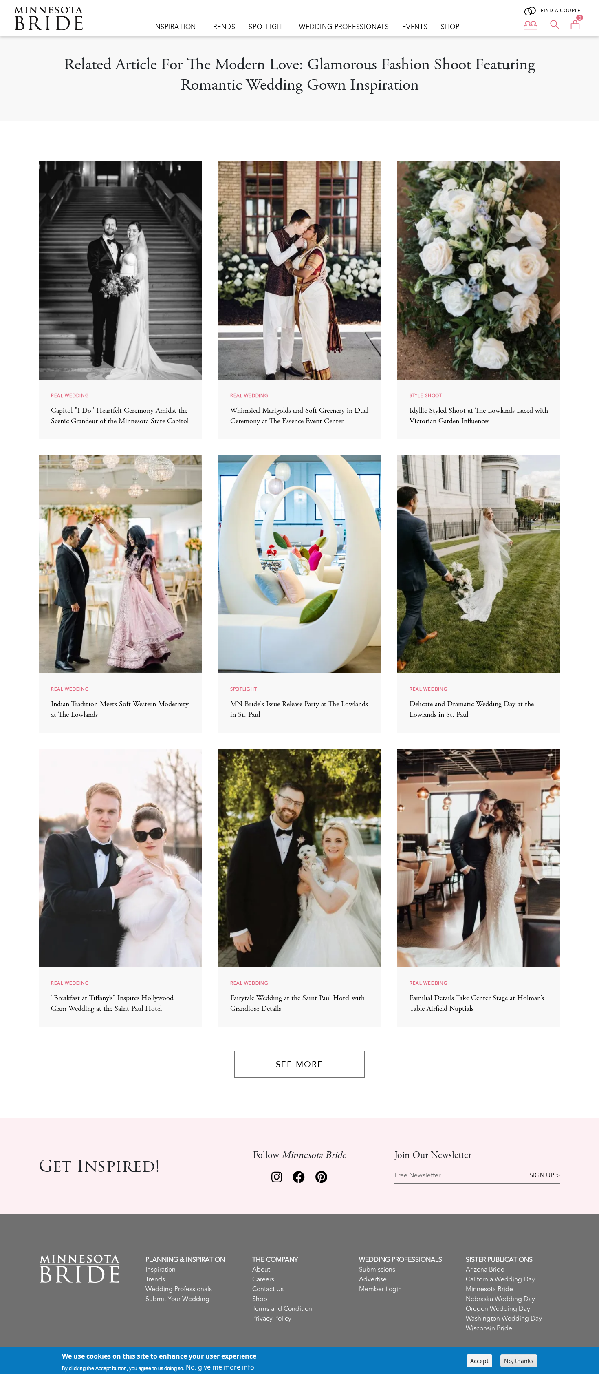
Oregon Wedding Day (498, 1309)
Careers (263, 1279)
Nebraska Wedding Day (500, 1299)
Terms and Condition (282, 1309)
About (261, 1270)
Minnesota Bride (489, 1289)
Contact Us (268, 1289)
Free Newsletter (417, 1175)
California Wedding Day (500, 1279)
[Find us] (276, 1179)
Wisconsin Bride (489, 1328)
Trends (222, 27)
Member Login (380, 1289)
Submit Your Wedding (177, 1299)
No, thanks (518, 1361)
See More (299, 1064)
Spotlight (267, 27)
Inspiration (174, 27)
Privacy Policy (271, 1318)
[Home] (51, 18)
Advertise (373, 1279)
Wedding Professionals (344, 27)
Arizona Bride (485, 1270)
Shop (450, 27)
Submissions (377, 1270)
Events (415, 27)
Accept (479, 1361)
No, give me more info (220, 1367)
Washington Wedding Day (504, 1318)
